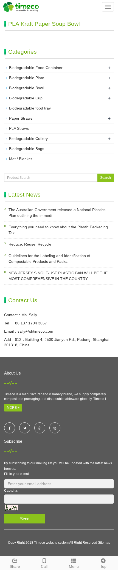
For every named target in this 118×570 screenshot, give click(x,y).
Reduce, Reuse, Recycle (30, 244)
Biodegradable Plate (26, 78)
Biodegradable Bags (26, 148)
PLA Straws (19, 128)
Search (105, 178)
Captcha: (11, 491)
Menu (74, 566)
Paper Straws (20, 118)
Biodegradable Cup (26, 98)
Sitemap (104, 543)
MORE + (13, 408)
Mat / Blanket (20, 159)
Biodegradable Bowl (26, 88)
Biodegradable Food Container (36, 67)
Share (15, 566)
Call (44, 566)
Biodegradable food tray (30, 108)
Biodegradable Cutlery (28, 138)
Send (24, 518)
